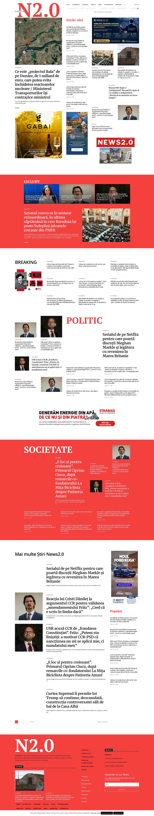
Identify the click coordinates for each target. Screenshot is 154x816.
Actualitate (18, 67)
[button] (136, 4)
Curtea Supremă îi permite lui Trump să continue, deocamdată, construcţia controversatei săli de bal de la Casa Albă (76, 90)
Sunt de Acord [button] (118, 813)
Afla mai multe (95, 813)
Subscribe (122, 789)
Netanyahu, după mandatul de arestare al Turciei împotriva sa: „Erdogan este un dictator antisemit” (61, 283)
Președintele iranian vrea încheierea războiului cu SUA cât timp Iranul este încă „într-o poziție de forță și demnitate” (125, 300)
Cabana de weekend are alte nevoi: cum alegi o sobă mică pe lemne (76, 104)
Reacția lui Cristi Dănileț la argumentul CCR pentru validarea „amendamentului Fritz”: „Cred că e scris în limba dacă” (76, 44)
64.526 (32, 722)
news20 (17, 108)
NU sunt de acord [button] (107, 813)
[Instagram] (110, 797)
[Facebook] (105, 797)
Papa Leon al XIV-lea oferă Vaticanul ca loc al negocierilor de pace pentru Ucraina (102, 128)
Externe (94, 124)
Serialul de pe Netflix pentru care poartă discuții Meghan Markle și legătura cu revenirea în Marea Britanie (39, 198)
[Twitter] (114, 797)
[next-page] (37, 721)
